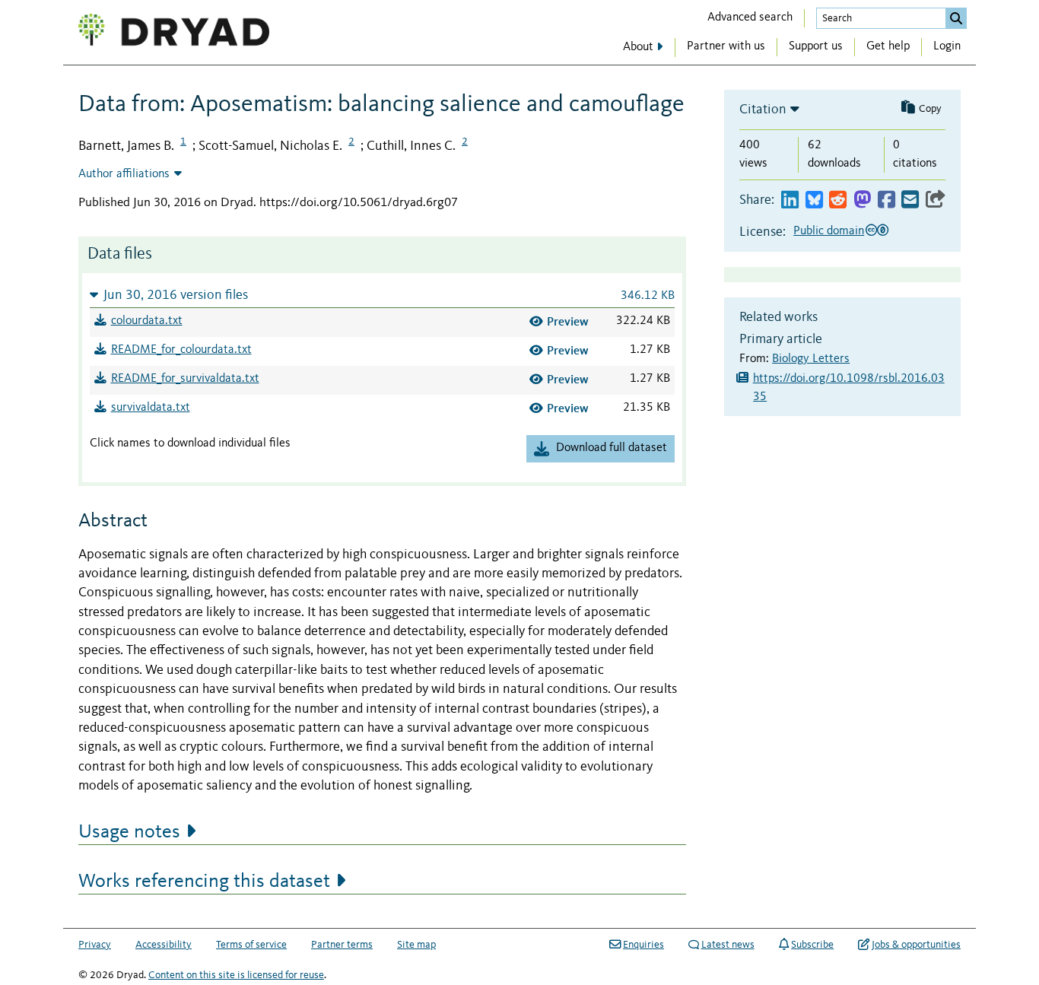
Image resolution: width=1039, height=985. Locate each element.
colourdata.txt (147, 321)
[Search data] (956, 18)
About (638, 47)
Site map (416, 944)
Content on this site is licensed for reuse (236, 975)
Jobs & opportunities (916, 944)
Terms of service (251, 944)
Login (947, 46)
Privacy (94, 944)
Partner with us (726, 46)
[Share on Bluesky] (814, 200)
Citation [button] (762, 109)
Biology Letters (811, 359)
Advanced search (750, 17)
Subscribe (812, 944)
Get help (888, 46)
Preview (568, 321)
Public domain (828, 231)
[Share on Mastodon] (862, 200)
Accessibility (163, 944)
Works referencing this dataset (204, 881)
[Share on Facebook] (886, 200)
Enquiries (643, 944)
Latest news (728, 944)
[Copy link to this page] (935, 200)
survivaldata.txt (150, 408)
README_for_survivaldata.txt (185, 379)
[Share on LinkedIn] (790, 200)
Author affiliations (124, 174)
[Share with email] (910, 200)
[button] (382, 295)
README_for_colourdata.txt (181, 350)
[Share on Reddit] (838, 200)
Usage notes (129, 832)
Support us (816, 46)
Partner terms (342, 944)
